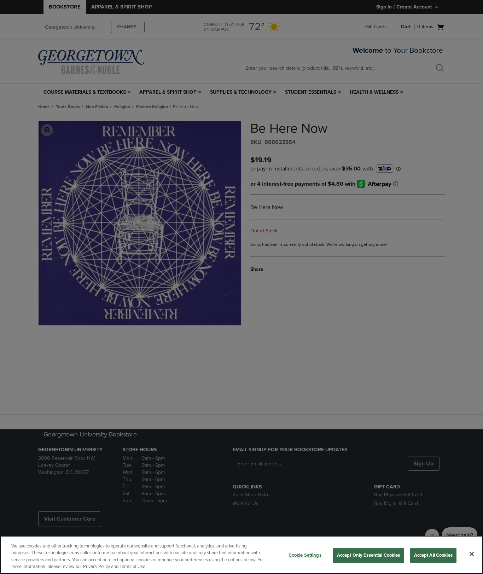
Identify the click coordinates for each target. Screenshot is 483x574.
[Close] (471, 554)
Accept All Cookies (433, 555)
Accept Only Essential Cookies (368, 555)
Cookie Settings (305, 555)
